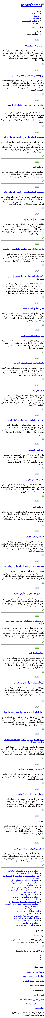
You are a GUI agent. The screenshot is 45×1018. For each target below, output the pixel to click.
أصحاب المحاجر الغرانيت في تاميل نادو (23, 890)
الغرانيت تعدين (33, 913)
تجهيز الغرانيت (33, 885)
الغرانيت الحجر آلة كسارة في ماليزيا (24, 902)
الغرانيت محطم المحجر (29, 894)
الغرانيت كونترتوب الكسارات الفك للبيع (23, 871)
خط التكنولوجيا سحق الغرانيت (26, 918)
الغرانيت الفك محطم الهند (28, 920)
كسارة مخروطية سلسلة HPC (32, 999)
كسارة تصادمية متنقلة (35, 1004)
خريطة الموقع (30, 1015)
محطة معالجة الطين (35, 972)
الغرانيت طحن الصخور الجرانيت (26, 897)
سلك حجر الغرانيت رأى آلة (28, 899)
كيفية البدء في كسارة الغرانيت (26, 916)
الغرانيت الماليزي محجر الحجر (26, 873)
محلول (36, 16)
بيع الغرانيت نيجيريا (31, 892)
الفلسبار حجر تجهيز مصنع (33, 976)
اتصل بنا (35, 23)
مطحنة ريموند (38, 1008)
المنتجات (35, 13)
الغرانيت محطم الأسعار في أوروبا (25, 887)
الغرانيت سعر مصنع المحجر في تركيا (24, 883)
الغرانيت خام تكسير (31, 923)
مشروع (36, 18)
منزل (37, 11)
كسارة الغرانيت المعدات (29, 909)
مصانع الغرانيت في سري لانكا (27, 925)
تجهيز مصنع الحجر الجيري (33, 981)
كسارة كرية (39, 995)
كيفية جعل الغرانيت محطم (28, 911)
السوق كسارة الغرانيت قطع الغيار (25, 880)
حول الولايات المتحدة (30, 21)
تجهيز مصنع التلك (37, 985)
